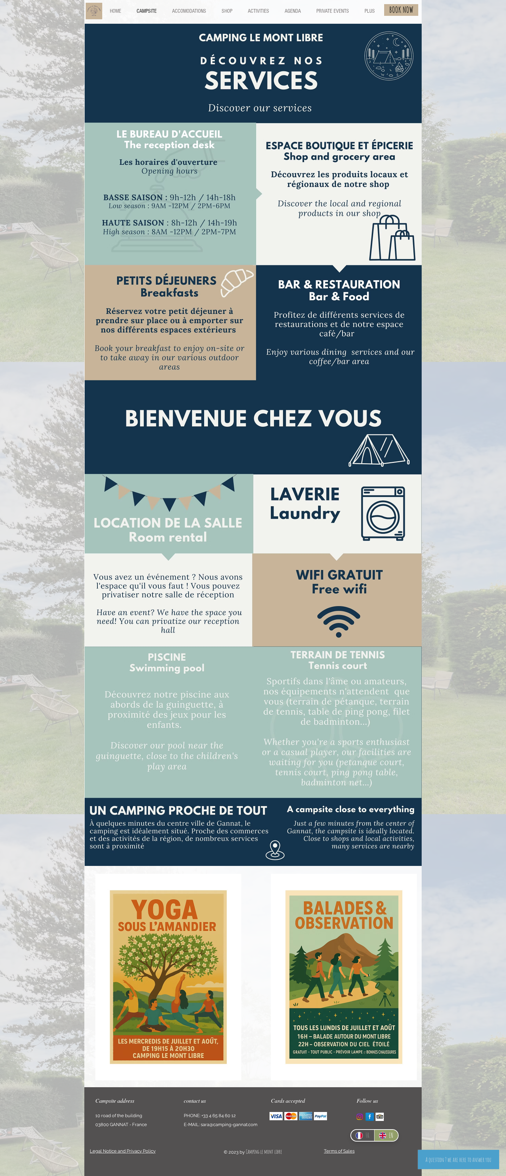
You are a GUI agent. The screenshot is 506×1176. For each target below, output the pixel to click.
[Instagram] (360, 1117)
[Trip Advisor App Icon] (380, 1117)
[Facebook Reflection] (370, 1117)
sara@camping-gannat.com (229, 1124)
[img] (276, 1116)
